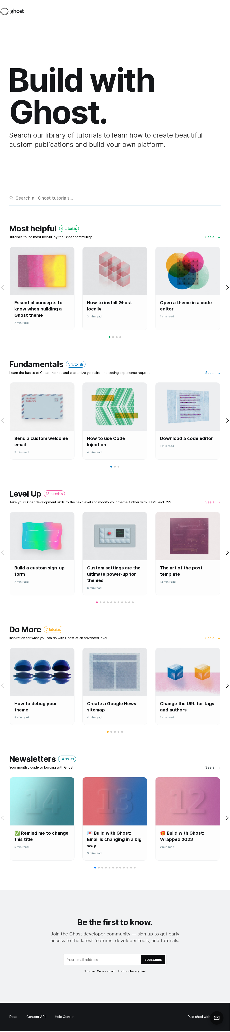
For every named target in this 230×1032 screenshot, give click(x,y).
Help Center (64, 1017)
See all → (213, 237)
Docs (13, 1017)
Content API (36, 1017)
